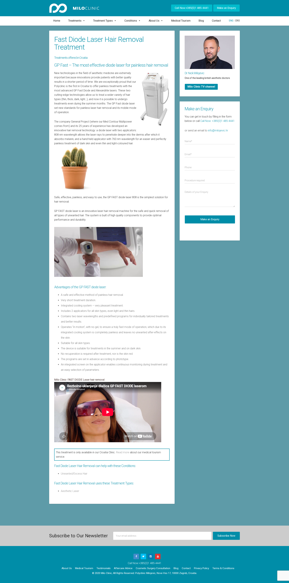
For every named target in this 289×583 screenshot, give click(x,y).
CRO (237, 20)
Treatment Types (103, 20)
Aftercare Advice (123, 568)
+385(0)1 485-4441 (150, 563)
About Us (154, 20)
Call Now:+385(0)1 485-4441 (192, 8)
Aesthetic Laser (70, 491)
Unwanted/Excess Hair (74, 473)
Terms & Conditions (223, 568)
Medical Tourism (180, 20)
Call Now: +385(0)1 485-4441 (217, 121)
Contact (216, 20)
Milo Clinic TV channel (201, 86)
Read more (122, 452)
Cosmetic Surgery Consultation (153, 568)
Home (56, 20)
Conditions (130, 20)
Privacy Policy (201, 568)
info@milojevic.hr (218, 130)
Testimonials (104, 568)
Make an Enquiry (226, 8)
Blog (201, 20)
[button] (83, 20)
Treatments (74, 20)
